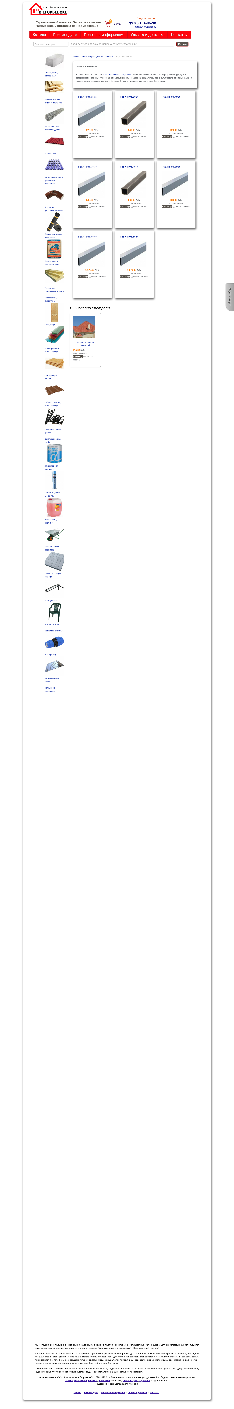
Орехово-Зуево (130, 1380)
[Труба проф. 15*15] (91, 127)
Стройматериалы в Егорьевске (117, 75)
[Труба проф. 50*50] (175, 197)
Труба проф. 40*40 (129, 167)
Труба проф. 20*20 (129, 97)
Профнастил (50, 153)
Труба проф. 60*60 (87, 237)
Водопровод (50, 654)
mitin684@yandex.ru (145, 26)
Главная (75, 57)
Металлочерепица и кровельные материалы (54, 180)
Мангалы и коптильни (54, 631)
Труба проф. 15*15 (87, 97)
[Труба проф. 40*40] (133, 197)
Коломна (92, 1380)
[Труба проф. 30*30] (91, 197)
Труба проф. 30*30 (87, 167)
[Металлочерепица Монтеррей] (84, 337)
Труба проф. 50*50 (171, 167)
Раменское (104, 1380)
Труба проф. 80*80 (129, 237)
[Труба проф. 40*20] (175, 127)
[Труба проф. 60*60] (91, 267)
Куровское (144, 1380)
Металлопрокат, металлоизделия (97, 57)
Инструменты (51, 601)
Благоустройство (52, 624)
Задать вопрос (146, 18)
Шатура (69, 1380)
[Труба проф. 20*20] (133, 127)
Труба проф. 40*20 (171, 97)
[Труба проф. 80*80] (133, 267)
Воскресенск (80, 1380)
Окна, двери (50, 325)
